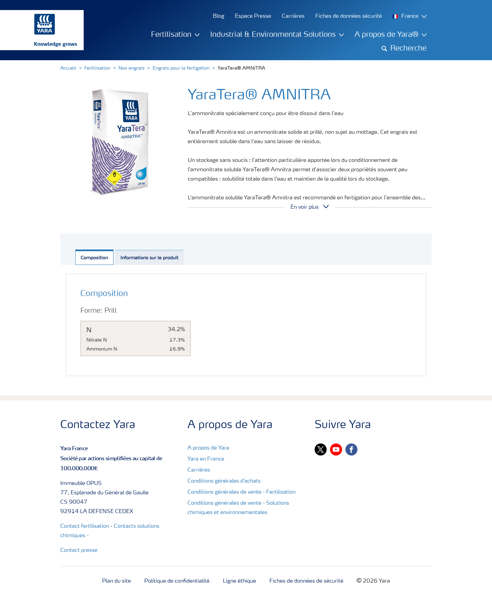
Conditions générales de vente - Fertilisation (241, 492)
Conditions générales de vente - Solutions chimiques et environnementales (238, 508)
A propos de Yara (208, 448)
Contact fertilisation (84, 526)
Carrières (198, 470)
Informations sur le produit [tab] (149, 258)
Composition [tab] (94, 258)
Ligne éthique (239, 581)
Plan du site (116, 581)
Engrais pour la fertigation (181, 68)
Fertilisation (97, 68)
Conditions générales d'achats (224, 481)
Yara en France (205, 459)
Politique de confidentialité (177, 581)
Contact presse (78, 550)
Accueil (68, 68)
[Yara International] (38, 30)
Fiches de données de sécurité (306, 581)
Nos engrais (131, 68)
